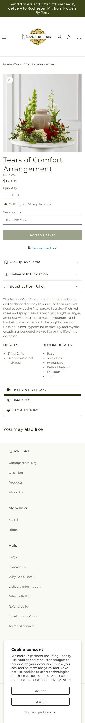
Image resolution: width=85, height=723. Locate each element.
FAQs (13, 557)
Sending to (18, 212)
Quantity (10, 188)
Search (14, 520)
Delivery (15, 204)
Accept (40, 691)
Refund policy (19, 606)
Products (16, 482)
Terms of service (21, 626)
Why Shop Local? (22, 577)
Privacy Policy (60, 680)
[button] (60, 37)
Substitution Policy (23, 616)
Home (7, 64)
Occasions (16, 473)
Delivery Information (25, 587)
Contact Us (17, 567)
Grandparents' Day (23, 463)
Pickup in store (39, 204)
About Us (16, 492)
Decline (40, 702)
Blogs (13, 530)
